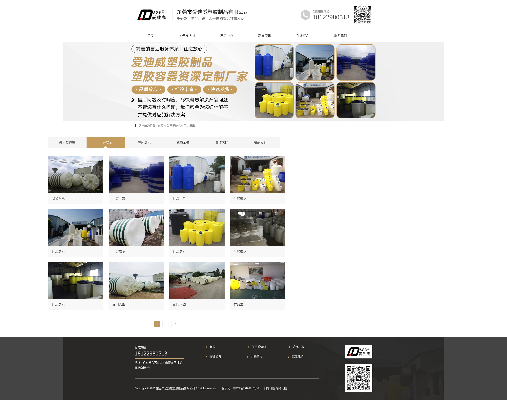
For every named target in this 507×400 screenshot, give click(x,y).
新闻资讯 (264, 35)
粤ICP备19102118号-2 (246, 388)
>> (175, 324)
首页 (150, 35)
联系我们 (340, 35)
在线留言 (302, 35)
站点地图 (281, 388)
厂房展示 (189, 125)
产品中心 (226, 35)
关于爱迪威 (187, 35)
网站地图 (269, 388)
